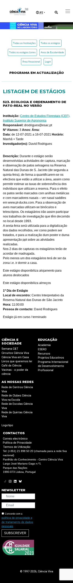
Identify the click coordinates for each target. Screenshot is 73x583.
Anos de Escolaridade (52, 52)
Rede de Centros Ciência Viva (17, 389)
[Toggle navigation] (67, 11)
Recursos (44, 353)
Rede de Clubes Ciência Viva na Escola (16, 397)
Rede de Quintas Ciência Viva (17, 414)
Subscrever (15, 533)
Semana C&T (10, 348)
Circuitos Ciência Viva (15, 353)
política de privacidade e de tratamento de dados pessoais (17, 522)
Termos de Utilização (16, 447)
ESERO (42, 349)
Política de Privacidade (17, 442)
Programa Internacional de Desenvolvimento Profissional (53, 366)
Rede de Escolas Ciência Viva (17, 406)
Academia (44, 345)
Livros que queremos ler (17, 361)
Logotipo (7, 425)
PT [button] (41, 12)
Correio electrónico (15, 438)
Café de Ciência (11, 365)
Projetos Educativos (51, 357)
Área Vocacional (31, 61)
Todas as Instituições (24, 43)
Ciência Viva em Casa (15, 357)
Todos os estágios (50, 43)
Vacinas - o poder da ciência (15, 372)
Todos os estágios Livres (22, 52)
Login (48, 61)
